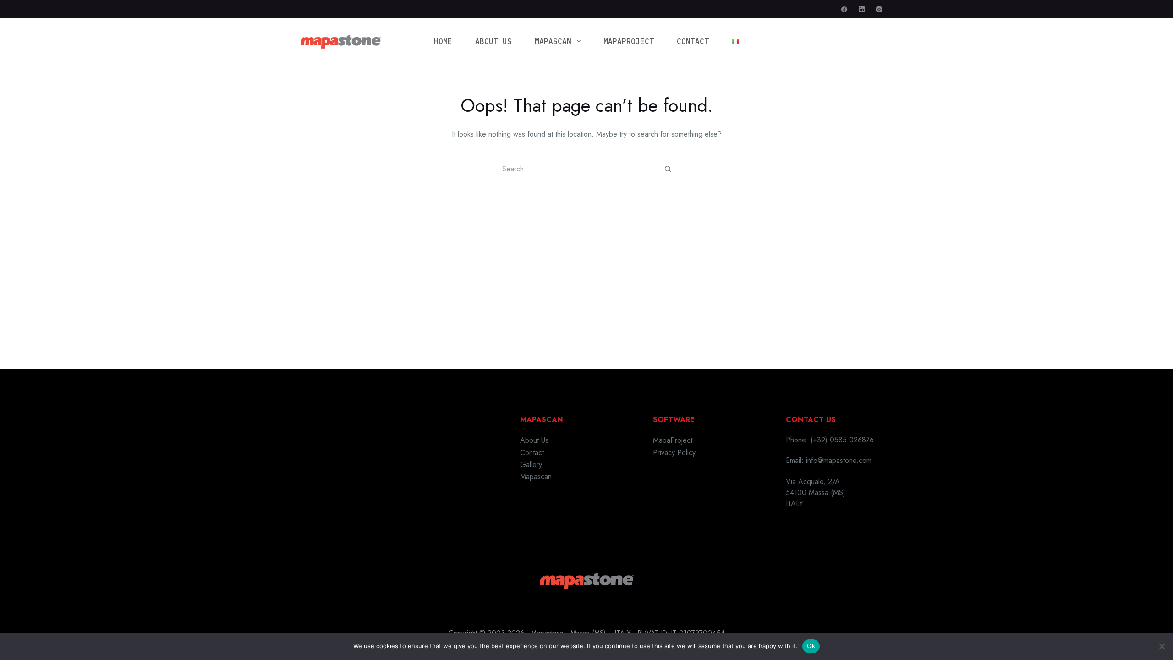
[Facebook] (844, 9)
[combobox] (576, 169)
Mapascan (553, 41)
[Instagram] (879, 9)
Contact (693, 41)
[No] (1161, 646)
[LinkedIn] (862, 9)
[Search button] (668, 169)
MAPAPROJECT (628, 41)
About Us (493, 41)
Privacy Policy (674, 452)
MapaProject (672, 440)
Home (443, 41)
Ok (811, 645)
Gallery (531, 464)
